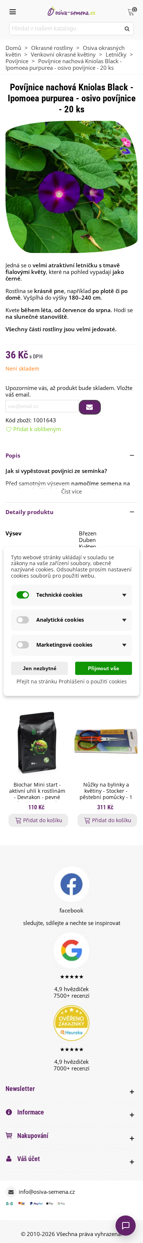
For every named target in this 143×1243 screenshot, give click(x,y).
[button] (72, 455)
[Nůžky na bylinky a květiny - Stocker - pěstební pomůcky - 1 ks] (106, 742)
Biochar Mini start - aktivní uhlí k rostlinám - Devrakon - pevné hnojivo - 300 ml (37, 794)
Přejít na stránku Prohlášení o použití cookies (71, 681)
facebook (71, 910)
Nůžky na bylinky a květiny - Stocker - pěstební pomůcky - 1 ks (106, 794)
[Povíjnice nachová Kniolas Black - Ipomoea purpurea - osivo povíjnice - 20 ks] (72, 186)
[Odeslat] (127, 28)
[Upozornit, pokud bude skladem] (90, 407)
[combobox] (65, 28)
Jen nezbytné (39, 668)
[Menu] (12, 11)
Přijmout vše (103, 668)
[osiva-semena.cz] (71, 10)
